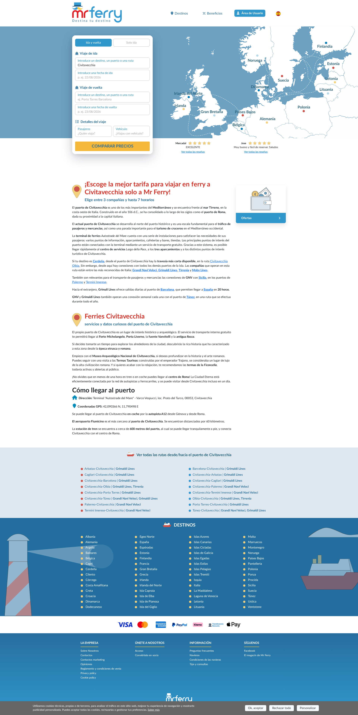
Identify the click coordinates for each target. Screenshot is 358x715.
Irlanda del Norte (151, 585)
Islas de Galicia (203, 552)
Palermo (77, 282)
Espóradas (146, 547)
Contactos (86, 655)
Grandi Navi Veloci (144, 270)
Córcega (91, 579)
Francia (144, 563)
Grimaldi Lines (125, 468)
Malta (252, 536)
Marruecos (255, 542)
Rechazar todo (281, 708)
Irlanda (144, 579)
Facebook (249, 651)
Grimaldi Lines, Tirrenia (128, 486)
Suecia (252, 590)
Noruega (253, 552)
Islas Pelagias (202, 569)
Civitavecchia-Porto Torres (102, 492)
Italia (197, 585)
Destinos (181, 13)
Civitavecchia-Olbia (98, 486)
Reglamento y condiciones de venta (101, 669)
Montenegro (256, 547)
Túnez (190, 297)
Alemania (91, 542)
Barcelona (167, 289)
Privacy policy (88, 673)
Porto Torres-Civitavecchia (210, 504)
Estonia (144, 552)
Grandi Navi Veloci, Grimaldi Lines (135, 498)
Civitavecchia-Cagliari (207, 480)
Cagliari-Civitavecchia (99, 474)
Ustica (252, 601)
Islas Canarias (203, 542)
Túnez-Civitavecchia (206, 510)
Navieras (195, 655)
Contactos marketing (93, 660)
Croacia (91, 596)
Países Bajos (256, 558)
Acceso (139, 651)
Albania (90, 536)
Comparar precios (112, 146)
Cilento (90, 574)
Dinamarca (93, 601)
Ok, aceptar (255, 708)
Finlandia (146, 558)
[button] (280, 14)
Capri (89, 563)
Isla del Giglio (148, 606)
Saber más (154, 710)
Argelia (90, 547)
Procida (253, 579)
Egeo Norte (147, 536)
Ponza (252, 574)
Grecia (144, 574)
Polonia (253, 569)
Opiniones (86, 664)
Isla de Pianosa (149, 601)
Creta (89, 590)
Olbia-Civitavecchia (206, 498)
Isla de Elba (147, 596)
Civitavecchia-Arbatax (207, 474)
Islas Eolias (201, 563)
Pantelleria (255, 563)
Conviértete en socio (146, 655)
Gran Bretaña (148, 569)
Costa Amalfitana (97, 585)
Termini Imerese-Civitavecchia (104, 510)
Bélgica (90, 558)
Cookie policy (88, 677)
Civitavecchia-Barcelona (101, 480)
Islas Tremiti (201, 574)
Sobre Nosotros (90, 651)
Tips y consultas (199, 664)
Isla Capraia (147, 590)
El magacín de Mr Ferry (257, 655)
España (208, 289)
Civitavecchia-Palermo (208, 486)
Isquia (198, 579)
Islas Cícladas (202, 547)
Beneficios (214, 13)
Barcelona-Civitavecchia (209, 468)
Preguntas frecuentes (202, 651)
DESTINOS (184, 525)
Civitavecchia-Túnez (98, 498)
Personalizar (308, 708)
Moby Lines (199, 270)
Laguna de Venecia (206, 596)
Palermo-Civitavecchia (100, 504)
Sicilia (202, 277)
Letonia (198, 601)
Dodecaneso (94, 606)
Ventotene (254, 606)
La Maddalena (203, 590)
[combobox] (112, 65)
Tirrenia (184, 270)
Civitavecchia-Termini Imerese (212, 492)
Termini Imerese (96, 282)
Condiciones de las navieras (205, 660)
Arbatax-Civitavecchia (99, 468)
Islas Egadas (201, 558)
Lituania (199, 606)
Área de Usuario (252, 13)
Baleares (91, 552)
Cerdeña (98, 261)
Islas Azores (201, 536)
